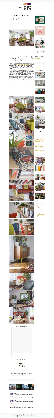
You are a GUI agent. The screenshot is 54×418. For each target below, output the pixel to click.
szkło (42, 150)
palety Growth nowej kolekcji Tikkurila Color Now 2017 (22, 64)
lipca (37, 212)
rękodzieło (40, 150)
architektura (36, 150)
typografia (36, 146)
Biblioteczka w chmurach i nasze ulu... (12, 389)
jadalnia (38, 147)
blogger (40, 67)
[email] (42, 0)
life (39, 142)
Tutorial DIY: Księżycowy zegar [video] (40, 120)
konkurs (40, 147)
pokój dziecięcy (42, 141)
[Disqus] (21, 400)
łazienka (38, 146)
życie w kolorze (41, 146)
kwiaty (38, 145)
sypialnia (43, 145)
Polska (41, 149)
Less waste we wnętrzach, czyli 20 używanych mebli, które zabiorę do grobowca (40, 191)
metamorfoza (37, 142)
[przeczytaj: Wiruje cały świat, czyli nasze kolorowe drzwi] (40, 171)
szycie (43, 150)
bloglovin (37, 67)
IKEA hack (41, 142)
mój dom (43, 139)
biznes (38, 150)
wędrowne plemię (39, 149)
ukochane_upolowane (37, 141)
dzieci (43, 140)
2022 (37, 205)
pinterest (43, 65)
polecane (36, 145)
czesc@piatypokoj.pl (37, 58)
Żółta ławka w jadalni (40, 112)
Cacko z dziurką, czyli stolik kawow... (25, 389)
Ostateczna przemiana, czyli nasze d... (31, 389)
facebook (37, 65)
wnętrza (36, 139)
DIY (36, 140)
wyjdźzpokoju (40, 145)
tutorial (39, 140)
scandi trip (36, 149)
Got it (42, 416)
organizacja (36, 147)
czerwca (38, 213)
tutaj (25, 78)
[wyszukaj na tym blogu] (44, 0)
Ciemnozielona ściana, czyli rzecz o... (18, 389)
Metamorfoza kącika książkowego (41, 214)
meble (37, 140)
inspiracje (39, 139)
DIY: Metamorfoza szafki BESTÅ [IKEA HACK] (40, 128)
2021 (37, 206)
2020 (37, 207)
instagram (40, 65)
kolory (22, 16)
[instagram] (40, 0)
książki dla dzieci (42, 147)
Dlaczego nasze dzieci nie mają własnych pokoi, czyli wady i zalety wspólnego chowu (40, 182)
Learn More (39, 416)
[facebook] (41, 0)
